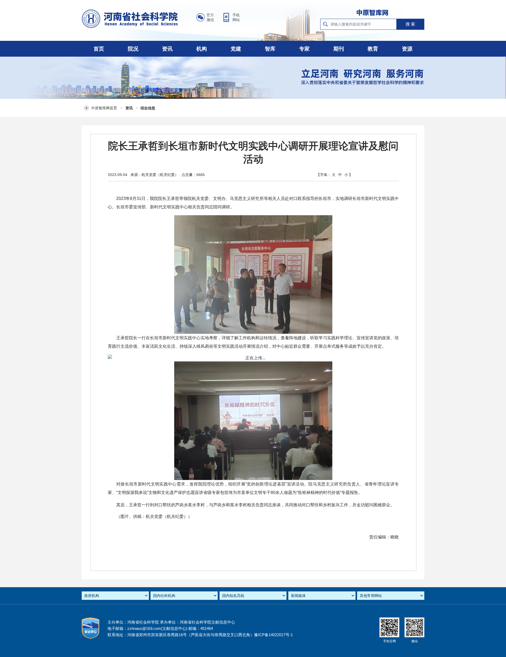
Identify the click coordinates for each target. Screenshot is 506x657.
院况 (133, 49)
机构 (201, 49)
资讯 (167, 49)
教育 (373, 49)
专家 (304, 49)
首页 (99, 49)
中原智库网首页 (104, 108)
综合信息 (147, 108)
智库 (270, 49)
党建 (236, 49)
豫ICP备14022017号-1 (273, 635)
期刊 (338, 49)
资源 (407, 49)
